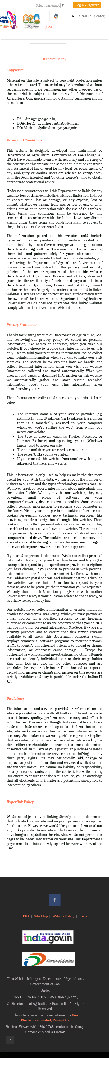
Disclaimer (15, 698)
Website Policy (54, 59)
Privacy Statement (22, 325)
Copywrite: (15, 70)
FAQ (26, 916)
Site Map (41, 916)
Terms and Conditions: (25, 140)
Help (83, 916)
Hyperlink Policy (20, 802)
